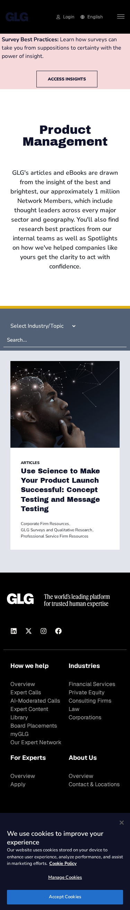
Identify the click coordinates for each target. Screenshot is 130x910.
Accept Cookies (65, 897)
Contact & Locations (94, 784)
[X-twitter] (28, 631)
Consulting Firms (90, 700)
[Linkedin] (13, 631)
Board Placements (33, 725)
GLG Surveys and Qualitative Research (56, 530)
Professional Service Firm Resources (54, 536)
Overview (22, 684)
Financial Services (92, 684)
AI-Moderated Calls (35, 700)
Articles (30, 462)
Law (74, 709)
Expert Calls (25, 692)
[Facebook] (58, 631)
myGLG (19, 734)
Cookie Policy (63, 863)
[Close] (121, 822)
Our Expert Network (35, 742)
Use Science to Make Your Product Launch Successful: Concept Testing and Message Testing (60, 490)
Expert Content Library (29, 713)
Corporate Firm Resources (45, 523)
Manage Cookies (65, 877)
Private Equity (87, 692)
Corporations (85, 717)
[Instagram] (43, 631)
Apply (18, 784)
